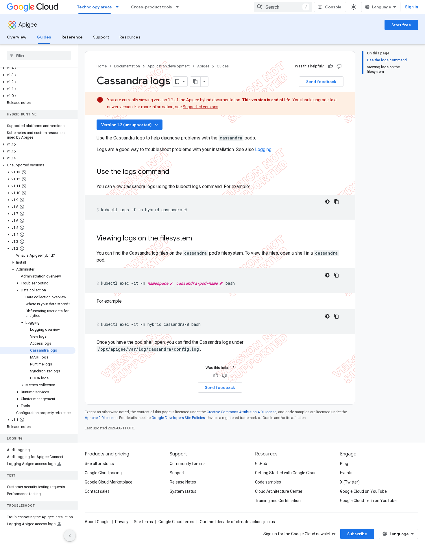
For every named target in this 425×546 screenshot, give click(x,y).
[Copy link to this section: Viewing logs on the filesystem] (198, 238)
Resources (130, 37)
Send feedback (321, 81)
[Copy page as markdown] (195, 82)
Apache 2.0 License (101, 418)
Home (102, 66)
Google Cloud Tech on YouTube (368, 500)
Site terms (143, 521)
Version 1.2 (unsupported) (130, 124)
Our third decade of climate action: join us (237, 521)
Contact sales (97, 491)
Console (333, 7)
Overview (16, 37)
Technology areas (94, 7)
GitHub (261, 463)
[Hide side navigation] (69, 535)
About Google (97, 521)
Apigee (28, 24)
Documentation (127, 66)
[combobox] (283, 7)
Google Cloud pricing (103, 472)
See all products (99, 463)
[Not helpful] (339, 66)
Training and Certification (278, 500)
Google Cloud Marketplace (108, 482)
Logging (263, 149)
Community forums (188, 463)
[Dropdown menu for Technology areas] (119, 7)
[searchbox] (39, 55)
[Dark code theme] (327, 201)
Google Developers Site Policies (178, 418)
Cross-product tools (151, 7)
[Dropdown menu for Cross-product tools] (179, 7)
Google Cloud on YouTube (363, 491)
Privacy (121, 521)
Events (346, 472)
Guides (44, 37)
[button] (37, 68)
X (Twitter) (350, 482)
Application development (168, 66)
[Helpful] (330, 66)
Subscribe (357, 533)
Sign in (411, 7)
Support (101, 37)
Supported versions (200, 106)
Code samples (268, 482)
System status (183, 491)
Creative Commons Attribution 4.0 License (241, 412)
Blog (344, 463)
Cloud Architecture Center (278, 491)
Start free (401, 24)
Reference (72, 37)
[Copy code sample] (336, 201)
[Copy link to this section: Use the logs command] (177, 172)
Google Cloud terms (176, 521)
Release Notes (183, 482)
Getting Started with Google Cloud (286, 472)
